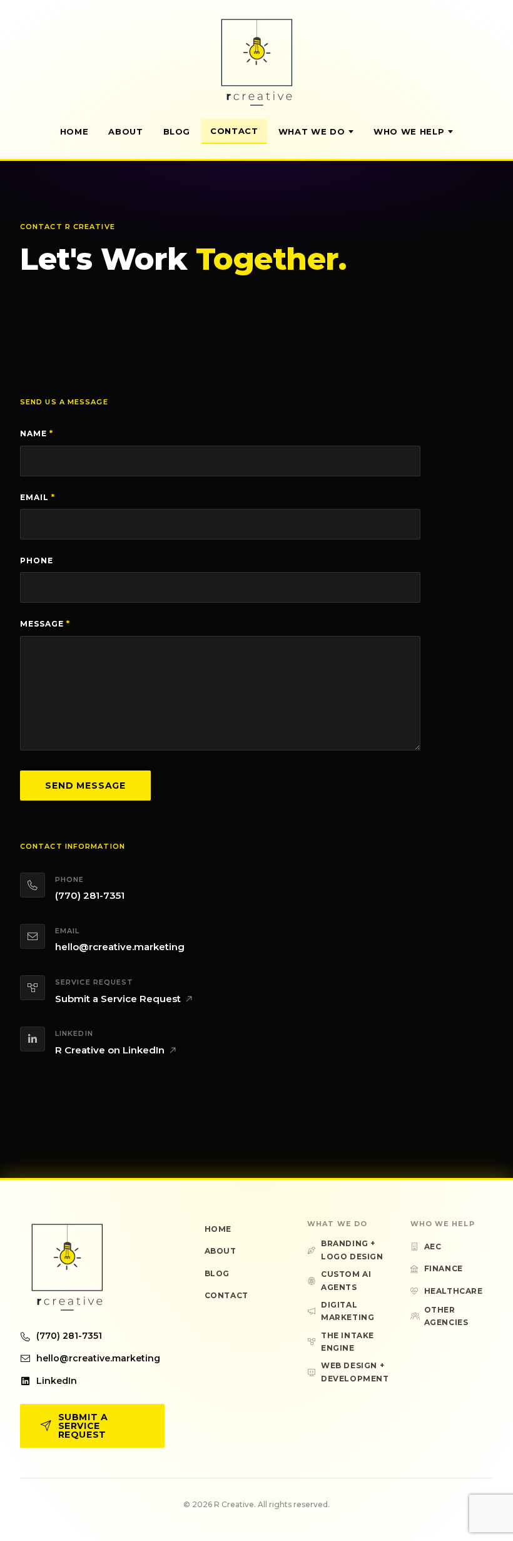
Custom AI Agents (346, 1280)
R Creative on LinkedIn (110, 1050)
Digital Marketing (347, 1311)
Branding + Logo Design (352, 1250)
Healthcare (453, 1291)
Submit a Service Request (118, 999)
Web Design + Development (355, 1372)
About (125, 131)
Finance (443, 1268)
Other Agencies (446, 1316)
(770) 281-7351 (89, 895)
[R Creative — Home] (256, 62)
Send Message (85, 785)
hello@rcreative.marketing (120, 947)
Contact (234, 131)
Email (37, 497)
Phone (36, 560)
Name (36, 433)
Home (74, 131)
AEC (433, 1246)
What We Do (311, 131)
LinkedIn (56, 1380)
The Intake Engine (347, 1342)
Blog (177, 131)
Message (45, 623)
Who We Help (408, 131)
